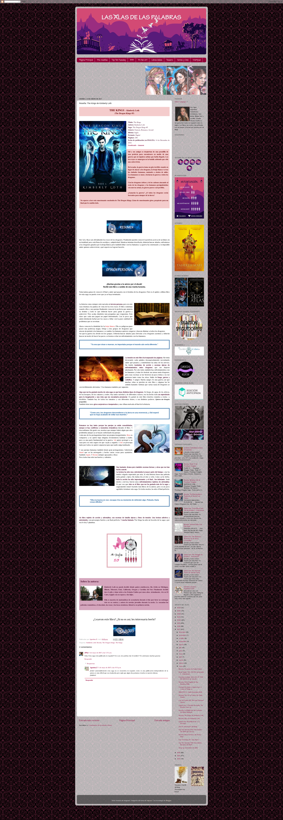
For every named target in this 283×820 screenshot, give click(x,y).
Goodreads (132, 145)
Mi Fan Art (142, 60)
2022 (179, 614)
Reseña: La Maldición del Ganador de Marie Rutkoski (190, 711)
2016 (179, 752)
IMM (132, 60)
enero (181, 666)
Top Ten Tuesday (119, 60)
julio (180, 648)
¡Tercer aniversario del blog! (188, 726)
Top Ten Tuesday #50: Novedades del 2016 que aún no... (190, 730)
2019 (179, 623)
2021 (179, 617)
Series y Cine (182, 60)
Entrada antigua (162, 720)
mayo (181, 654)
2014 (179, 759)
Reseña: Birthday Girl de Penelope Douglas (192, 481)
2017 (179, 629)
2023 (179, 611)
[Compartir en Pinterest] (122, 639)
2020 (179, 620)
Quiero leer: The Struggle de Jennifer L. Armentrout (193, 555)
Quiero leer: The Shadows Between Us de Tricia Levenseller (192, 538)
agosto (181, 644)
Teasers (169, 60)
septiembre (183, 641)
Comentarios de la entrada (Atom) (100, 725)
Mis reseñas (102, 60)
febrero (181, 663)
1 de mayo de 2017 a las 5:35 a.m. (100, 653)
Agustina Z (94, 667)
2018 (179, 626)
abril (180, 657)
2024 (179, 608)
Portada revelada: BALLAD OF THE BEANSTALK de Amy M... (191, 678)
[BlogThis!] (116, 639)
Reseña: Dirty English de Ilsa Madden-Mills (188, 683)
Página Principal (86, 60)
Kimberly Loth (91, 643)
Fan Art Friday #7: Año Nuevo (189, 740)
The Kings (119, 643)
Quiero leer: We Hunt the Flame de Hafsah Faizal (192, 571)
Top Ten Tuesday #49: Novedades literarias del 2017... (190, 744)
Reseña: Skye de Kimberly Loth (189, 718)
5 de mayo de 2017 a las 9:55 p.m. (109, 667)
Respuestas (91, 663)
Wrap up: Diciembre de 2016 (188, 748)
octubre (182, 638)
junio (181, 651)
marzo (181, 660)
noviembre (182, 635)
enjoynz (149, 800)
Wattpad (197, 60)
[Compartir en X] (118, 639)
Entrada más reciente (89, 720)
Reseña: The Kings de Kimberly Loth (191, 715)
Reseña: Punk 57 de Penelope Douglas (190, 465)
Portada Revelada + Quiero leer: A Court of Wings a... (190, 688)
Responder (88, 659)
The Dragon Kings (108, 643)
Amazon (141, 145)
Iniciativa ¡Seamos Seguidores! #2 (190, 588)
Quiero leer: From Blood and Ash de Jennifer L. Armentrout (194, 509)
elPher (86, 653)
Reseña (99, 643)
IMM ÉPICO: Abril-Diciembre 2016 (190, 692)
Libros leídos (157, 60)
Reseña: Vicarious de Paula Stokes (190, 669)
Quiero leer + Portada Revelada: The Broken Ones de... (191, 706)
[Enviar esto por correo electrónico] (114, 639)
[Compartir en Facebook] (120, 639)
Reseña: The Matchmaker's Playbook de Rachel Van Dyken (193, 496)
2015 (179, 756)
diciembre (182, 632)
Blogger (168, 800)
